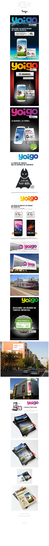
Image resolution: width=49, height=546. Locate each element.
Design (20, 4)
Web (24, 3)
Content (24, 4)
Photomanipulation (23, 2)
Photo (28, 4)
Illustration (20, 3)
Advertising (29, 3)
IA (28, 2)
